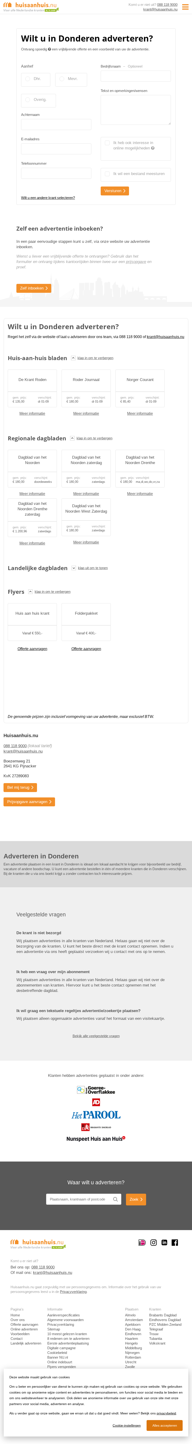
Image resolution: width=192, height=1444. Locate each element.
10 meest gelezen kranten (67, 1334)
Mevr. (73, 78)
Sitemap (53, 1329)
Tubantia (155, 1339)
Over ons (18, 1320)
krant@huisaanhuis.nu (160, 9)
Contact (16, 1339)
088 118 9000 (167, 5)
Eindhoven (133, 1334)
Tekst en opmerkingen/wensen (124, 91)
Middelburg (133, 1348)
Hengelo (131, 1343)
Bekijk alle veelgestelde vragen (96, 1036)
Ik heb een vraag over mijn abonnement (53, 972)
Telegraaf (156, 1329)
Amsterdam (134, 1320)
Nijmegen (132, 1353)
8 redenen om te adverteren (68, 1339)
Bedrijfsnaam (121, 66)
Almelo (130, 1315)
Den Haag (132, 1329)
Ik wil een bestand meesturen (139, 173)
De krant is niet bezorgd (38, 933)
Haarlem (131, 1339)
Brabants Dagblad (163, 1315)
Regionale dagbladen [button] (37, 438)
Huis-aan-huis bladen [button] (37, 358)
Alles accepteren (164, 1425)
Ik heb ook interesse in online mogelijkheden (133, 145)
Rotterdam (133, 1357)
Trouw (154, 1334)
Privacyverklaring (73, 1292)
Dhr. (37, 78)
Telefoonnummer (34, 163)
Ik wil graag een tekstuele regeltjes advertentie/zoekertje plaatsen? (78, 1011)
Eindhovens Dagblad (165, 1320)
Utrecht (130, 1362)
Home (15, 1315)
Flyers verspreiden (61, 1367)
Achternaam (30, 115)
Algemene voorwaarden (65, 1320)
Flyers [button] (16, 591)
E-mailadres (30, 139)
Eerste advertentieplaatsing (68, 1343)
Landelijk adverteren (26, 1343)
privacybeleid (166, 1413)
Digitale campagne (61, 1348)
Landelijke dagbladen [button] (38, 568)
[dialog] (96, 1402)
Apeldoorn (132, 1324)
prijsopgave (136, 261)
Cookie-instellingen (127, 1425)
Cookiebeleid (57, 1353)
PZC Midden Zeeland (165, 1324)
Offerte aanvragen (32, 649)
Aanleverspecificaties (63, 1315)
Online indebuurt (59, 1362)
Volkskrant (157, 1343)
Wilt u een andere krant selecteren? (48, 198)
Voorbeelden (20, 1334)
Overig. (40, 99)
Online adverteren (24, 1329)
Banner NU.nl (57, 1357)
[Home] (31, 7)
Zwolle (130, 1367)
